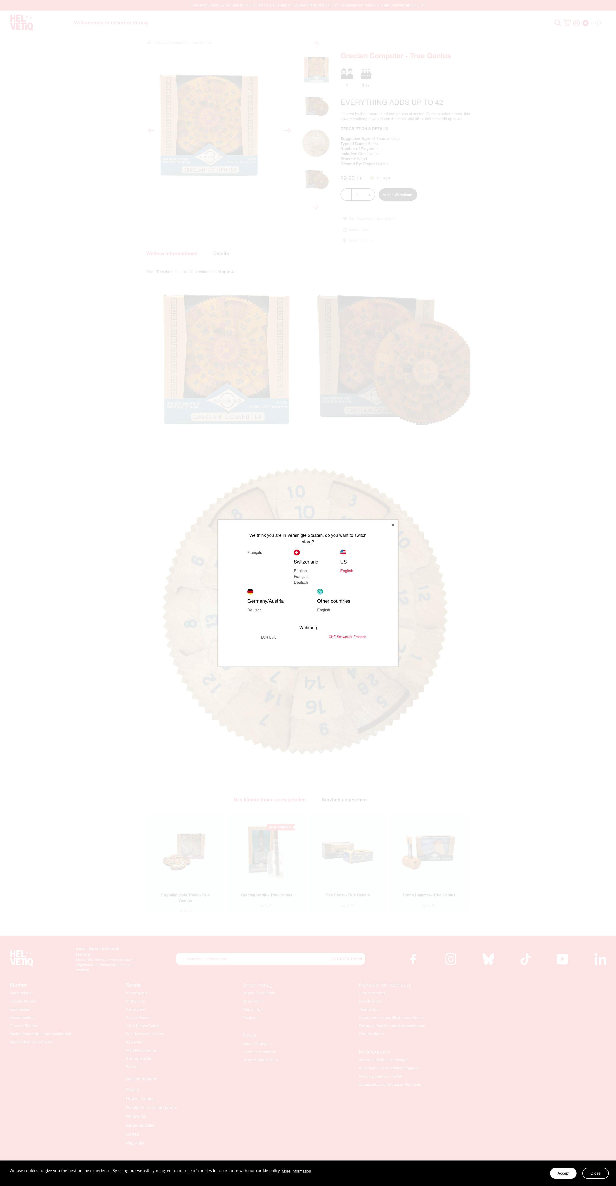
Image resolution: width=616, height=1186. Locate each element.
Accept (563, 1173)
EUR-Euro (268, 636)
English (300, 570)
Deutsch (301, 582)
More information (296, 1171)
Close (595, 1173)
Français (301, 576)
